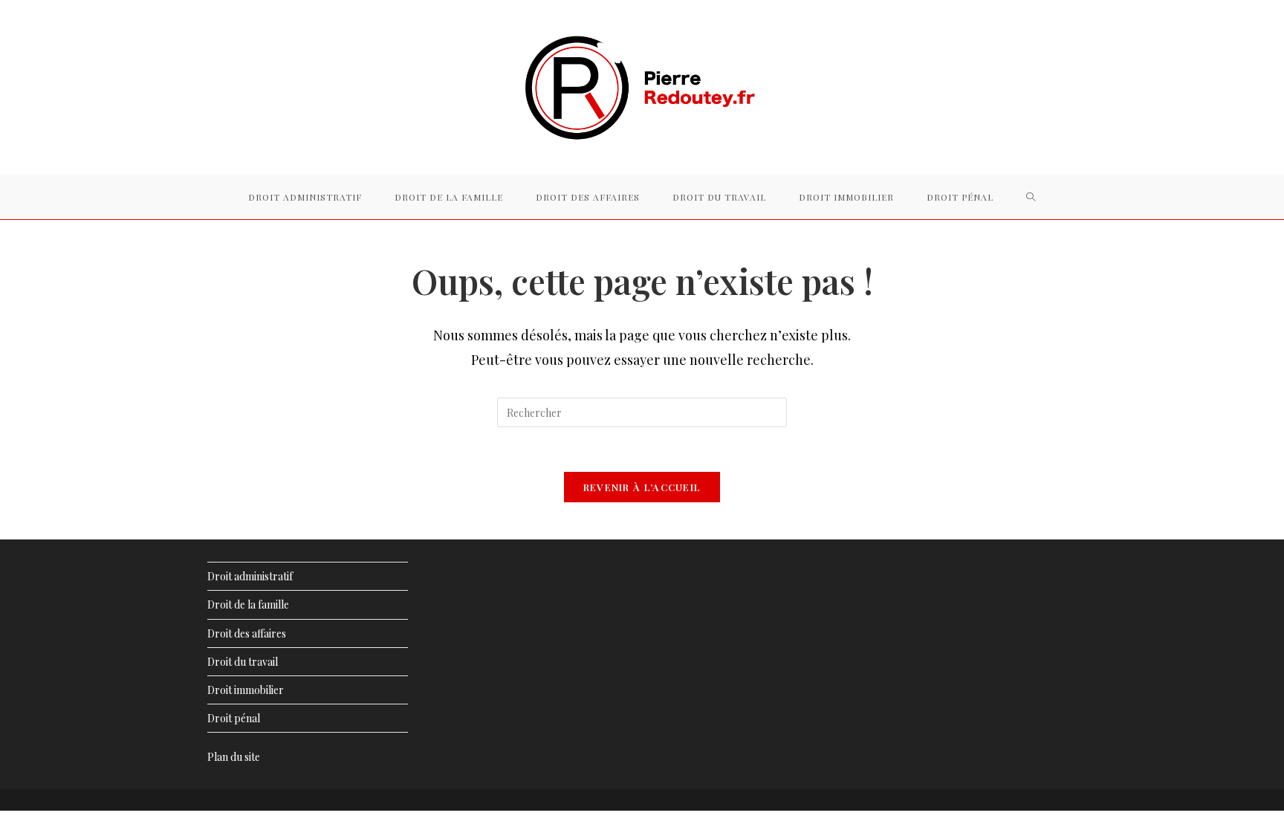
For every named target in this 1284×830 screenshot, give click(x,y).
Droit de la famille (248, 604)
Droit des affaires (246, 633)
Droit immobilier (245, 690)
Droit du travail (242, 662)
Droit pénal (233, 718)
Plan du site (233, 757)
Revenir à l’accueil (642, 487)
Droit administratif (250, 576)
